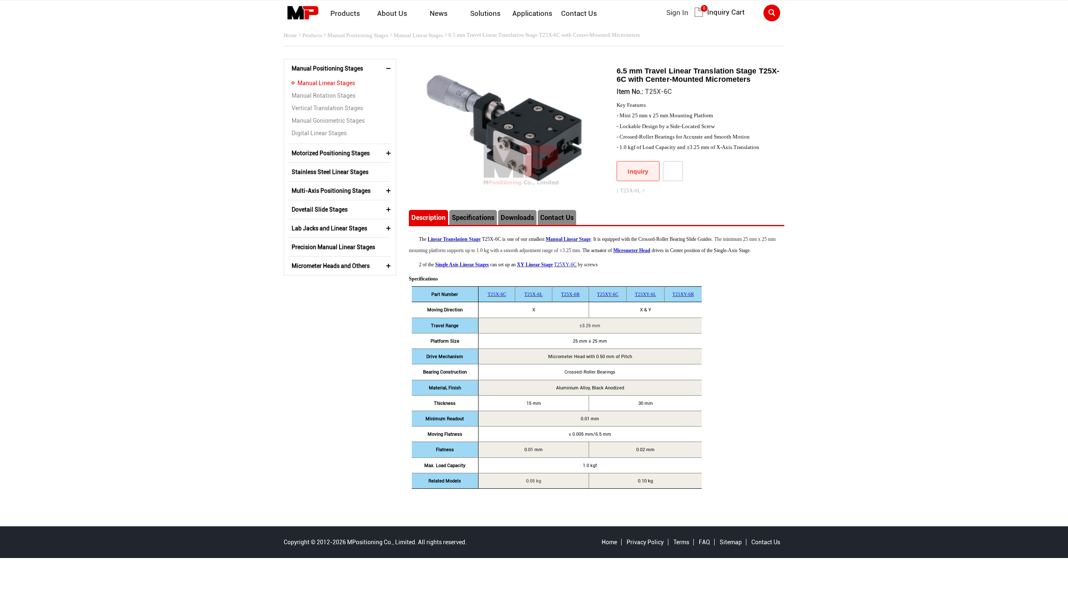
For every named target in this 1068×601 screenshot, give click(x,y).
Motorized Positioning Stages (331, 153)
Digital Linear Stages (319, 133)
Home (290, 35)
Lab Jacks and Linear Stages (329, 228)
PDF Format (673, 171)
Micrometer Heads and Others (331, 266)
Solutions (485, 13)
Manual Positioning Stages (357, 35)
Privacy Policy (645, 542)
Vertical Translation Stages (327, 108)
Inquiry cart (726, 12)
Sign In (677, 12)
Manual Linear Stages (418, 35)
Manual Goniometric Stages (328, 120)
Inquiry (637, 171)
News (439, 13)
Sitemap (731, 542)
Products (345, 13)
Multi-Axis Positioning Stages (331, 190)
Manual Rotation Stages (323, 95)
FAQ (704, 542)
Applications (532, 13)
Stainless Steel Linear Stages (330, 172)
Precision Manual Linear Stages (333, 247)
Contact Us (579, 13)
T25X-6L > (632, 190)
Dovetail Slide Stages (320, 209)
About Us (392, 13)
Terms (681, 542)
